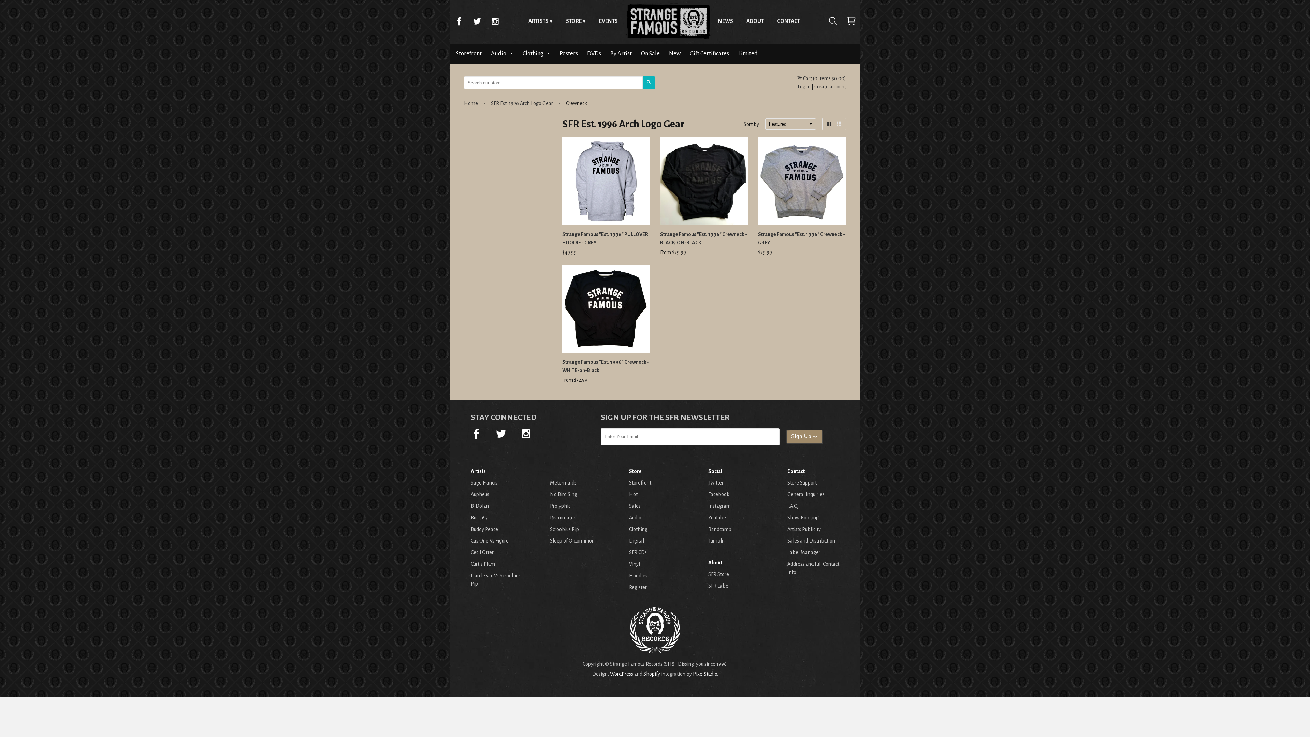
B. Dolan (480, 506)
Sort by (751, 124)
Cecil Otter (482, 552)
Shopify (651, 674)
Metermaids (563, 483)
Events (608, 21)
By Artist (621, 53)
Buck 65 (479, 517)
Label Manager (803, 552)
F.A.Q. (792, 506)
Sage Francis (484, 483)
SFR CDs (638, 552)
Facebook (458, 21)
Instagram (495, 21)
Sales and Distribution (811, 541)
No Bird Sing (563, 494)
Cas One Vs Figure (490, 541)
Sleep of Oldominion (572, 541)
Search (833, 21)
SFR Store (718, 574)
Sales (635, 506)
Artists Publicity (804, 529)
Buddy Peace (484, 529)
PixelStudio (705, 674)
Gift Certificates (709, 53)
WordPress (621, 674)
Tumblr (716, 541)
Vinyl (634, 564)
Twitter (476, 21)
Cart (851, 21)
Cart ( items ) (824, 78)
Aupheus (480, 494)
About (755, 21)
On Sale (650, 53)
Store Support (802, 483)
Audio (499, 53)
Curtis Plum (483, 564)
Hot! (634, 494)
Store (574, 21)
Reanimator (563, 517)
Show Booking (803, 517)
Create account (830, 86)
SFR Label (719, 586)
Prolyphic (560, 506)
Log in (804, 86)
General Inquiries (806, 494)
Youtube (717, 517)
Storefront (469, 53)
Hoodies (638, 575)
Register (638, 587)
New (675, 53)
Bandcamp (719, 529)
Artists (538, 21)
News (725, 21)
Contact (788, 21)
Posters (568, 53)
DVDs (594, 53)
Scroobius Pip (564, 529)
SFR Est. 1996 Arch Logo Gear (522, 103)
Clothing (533, 53)
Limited (748, 53)
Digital (636, 541)
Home (668, 21)
